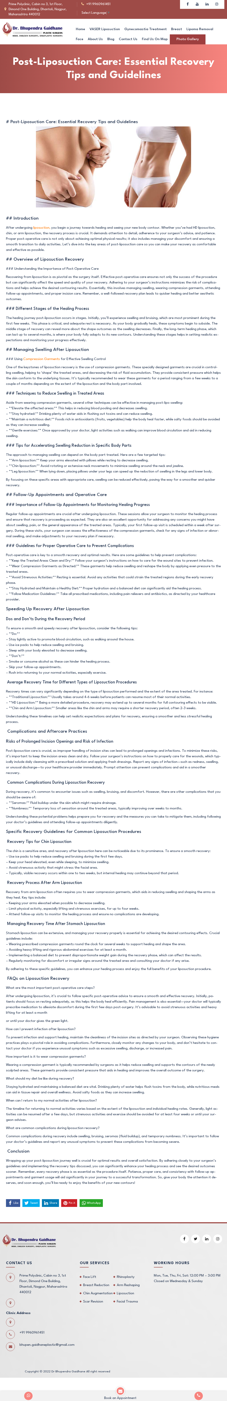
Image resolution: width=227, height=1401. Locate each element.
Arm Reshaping (128, 1285)
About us (95, 39)
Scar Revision (93, 1301)
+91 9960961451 (98, 4)
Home (80, 29)
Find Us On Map (155, 39)
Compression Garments (41, 359)
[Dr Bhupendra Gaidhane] (33, 29)
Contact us (128, 39)
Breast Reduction (96, 1285)
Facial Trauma (127, 1301)
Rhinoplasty (126, 1277)
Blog (110, 39)
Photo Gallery (187, 39)
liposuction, (41, 228)
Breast (176, 29)
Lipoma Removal (199, 29)
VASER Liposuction (105, 29)
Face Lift (89, 1277)
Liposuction (125, 1293)
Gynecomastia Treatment (145, 29)
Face (79, 39)
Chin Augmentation (98, 1293)
